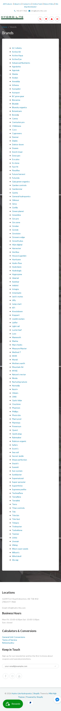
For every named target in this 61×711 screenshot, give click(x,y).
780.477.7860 (21, 11)
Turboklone (17, 530)
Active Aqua (17, 55)
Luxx (14, 333)
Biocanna (16, 100)
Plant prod (16, 419)
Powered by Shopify (34, 697)
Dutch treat (17, 152)
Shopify (36, 693)
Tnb (14, 511)
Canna (15, 118)
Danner (15, 137)
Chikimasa (16, 126)
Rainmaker (16, 437)
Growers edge (18, 237)
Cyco (14, 129)
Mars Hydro (17, 345)
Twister (15, 534)
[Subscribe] (55, 666)
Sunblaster (17, 474)
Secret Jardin (18, 456)
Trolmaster (17, 526)
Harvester (16, 248)
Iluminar (15, 281)
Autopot (16, 92)
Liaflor (15, 322)
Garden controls (19, 185)
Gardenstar (17, 189)
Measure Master (19, 348)
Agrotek (15, 70)
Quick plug (17, 434)
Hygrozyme (17, 274)
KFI (13, 307)
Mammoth (16, 337)
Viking (15, 545)
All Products (7, 4)
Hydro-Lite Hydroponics (22, 693)
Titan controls (18, 508)
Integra (15, 289)
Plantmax (16, 422)
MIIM (14, 356)
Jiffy (14, 300)
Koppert (16, 315)
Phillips (15, 411)
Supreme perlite (19, 489)
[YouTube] (19, 676)
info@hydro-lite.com (39, 11)
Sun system (17, 471)
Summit (15, 467)
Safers (15, 445)
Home (4, 27)
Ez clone (15, 163)
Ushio (14, 537)
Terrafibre (16, 497)
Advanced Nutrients (21, 63)
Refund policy (8, 643)
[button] (57, 700)
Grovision (16, 233)
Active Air (16, 52)
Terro (14, 504)
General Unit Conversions (13, 637)
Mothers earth (18, 363)
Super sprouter (19, 482)
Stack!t (15, 463)
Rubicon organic (19, 441)
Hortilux (16, 252)
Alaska (15, 74)
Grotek (15, 230)
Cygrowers (17, 133)
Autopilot (16, 89)
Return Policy (49, 4)
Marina (15, 341)
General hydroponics (21, 196)
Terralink (16, 500)
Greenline (16, 215)
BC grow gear (18, 96)
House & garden (19, 255)
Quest (15, 430)
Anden (15, 77)
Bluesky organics (19, 107)
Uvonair (15, 541)
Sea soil (15, 452)
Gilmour (15, 200)
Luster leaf (17, 330)
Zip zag (15, 560)
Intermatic (16, 293)
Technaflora (17, 493)
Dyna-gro (16, 155)
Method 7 (16, 352)
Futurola (15, 178)
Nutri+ (15, 389)
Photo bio (16, 415)
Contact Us (27, 4)
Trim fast (16, 519)
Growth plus (17, 241)
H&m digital (17, 244)
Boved (15, 115)
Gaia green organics (21, 181)
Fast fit (15, 166)
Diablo (15, 141)
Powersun (16, 426)
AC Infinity (17, 48)
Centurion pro (18, 122)
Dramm (15, 148)
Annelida (16, 81)
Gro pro (15, 218)
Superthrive (17, 485)
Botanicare (17, 111)
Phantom (16, 408)
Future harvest (18, 174)
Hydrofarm (16, 267)
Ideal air (15, 278)
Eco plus (15, 159)
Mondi (15, 359)
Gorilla (15, 207)
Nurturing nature (19, 382)
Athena (15, 85)
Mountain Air (18, 367)
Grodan (15, 226)
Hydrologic (17, 270)
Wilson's (15, 552)
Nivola (14, 378)
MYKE (15, 370)
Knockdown (17, 311)
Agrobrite (16, 66)
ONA (14, 396)
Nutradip (16, 385)
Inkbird (15, 285)
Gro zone (16, 222)
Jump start (17, 304)
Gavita (15, 192)
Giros (14, 204)
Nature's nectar (19, 374)
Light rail (16, 326)
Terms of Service (9, 640)
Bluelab (15, 103)
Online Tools (37, 4)
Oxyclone (16, 404)
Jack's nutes (17, 296)
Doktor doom (18, 144)
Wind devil (16, 556)
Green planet (18, 211)
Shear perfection (19, 459)
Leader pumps (18, 319)
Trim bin (15, 515)
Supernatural (18, 478)
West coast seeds (20, 549)
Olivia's (15, 393)
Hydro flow (17, 263)
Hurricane (16, 259)
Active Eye (17, 59)
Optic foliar (17, 400)
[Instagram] (12, 676)
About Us (17, 4)
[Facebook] (5, 676)
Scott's (15, 448)
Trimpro (15, 523)
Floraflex (16, 170)
